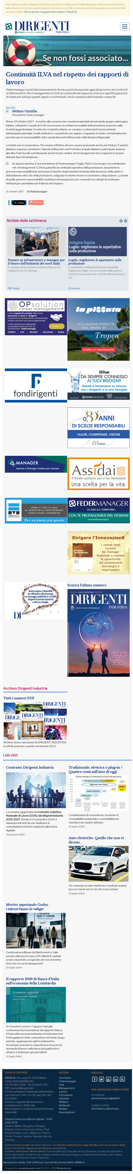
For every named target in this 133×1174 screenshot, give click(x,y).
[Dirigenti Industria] (37, 28)
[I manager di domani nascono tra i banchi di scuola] (97, 241)
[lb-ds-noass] (67, 51)
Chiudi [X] (71, 11)
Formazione (66, 1095)
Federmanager (38, 191)
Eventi (11, 288)
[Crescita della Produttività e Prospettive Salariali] (37, 241)
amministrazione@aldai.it (105, 1098)
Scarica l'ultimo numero (87, 585)
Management (67, 1088)
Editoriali (73, 288)
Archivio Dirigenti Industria (25, 688)
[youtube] (108, 1079)
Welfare (63, 1101)
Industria (64, 1098)
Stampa (38, 202)
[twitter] (101, 1079)
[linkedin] (115, 1079)
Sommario (65, 1077)
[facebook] (94, 1079)
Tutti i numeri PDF (18, 698)
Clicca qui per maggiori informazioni (44, 11)
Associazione (67, 1112)
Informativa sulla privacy (105, 1108)
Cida (61, 1084)
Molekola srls (64, 1168)
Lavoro (63, 1091)
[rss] (122, 1079)
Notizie (63, 1108)
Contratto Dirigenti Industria (30, 767)
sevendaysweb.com (29, 1168)
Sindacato (65, 1105)
